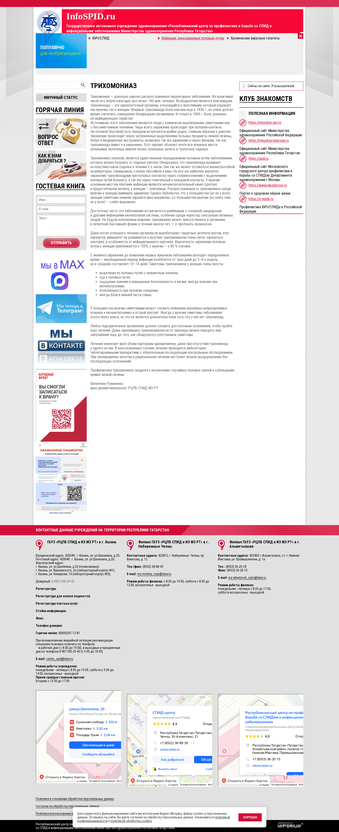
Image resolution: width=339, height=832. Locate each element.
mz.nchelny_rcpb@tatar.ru (154, 574)
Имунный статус (61, 97)
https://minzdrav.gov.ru (265, 122)
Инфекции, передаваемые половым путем (192, 38)
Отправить (61, 242)
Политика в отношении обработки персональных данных (75, 799)
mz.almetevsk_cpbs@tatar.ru (247, 577)
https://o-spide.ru (261, 199)
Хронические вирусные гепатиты (255, 38)
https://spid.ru (258, 158)
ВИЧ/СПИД (100, 38)
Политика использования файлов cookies (64, 813)
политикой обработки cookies (131, 821)
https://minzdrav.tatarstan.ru (269, 140)
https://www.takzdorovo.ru (268, 185)
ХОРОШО (250, 817)
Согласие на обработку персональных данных (67, 806)
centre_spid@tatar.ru (59, 659)
